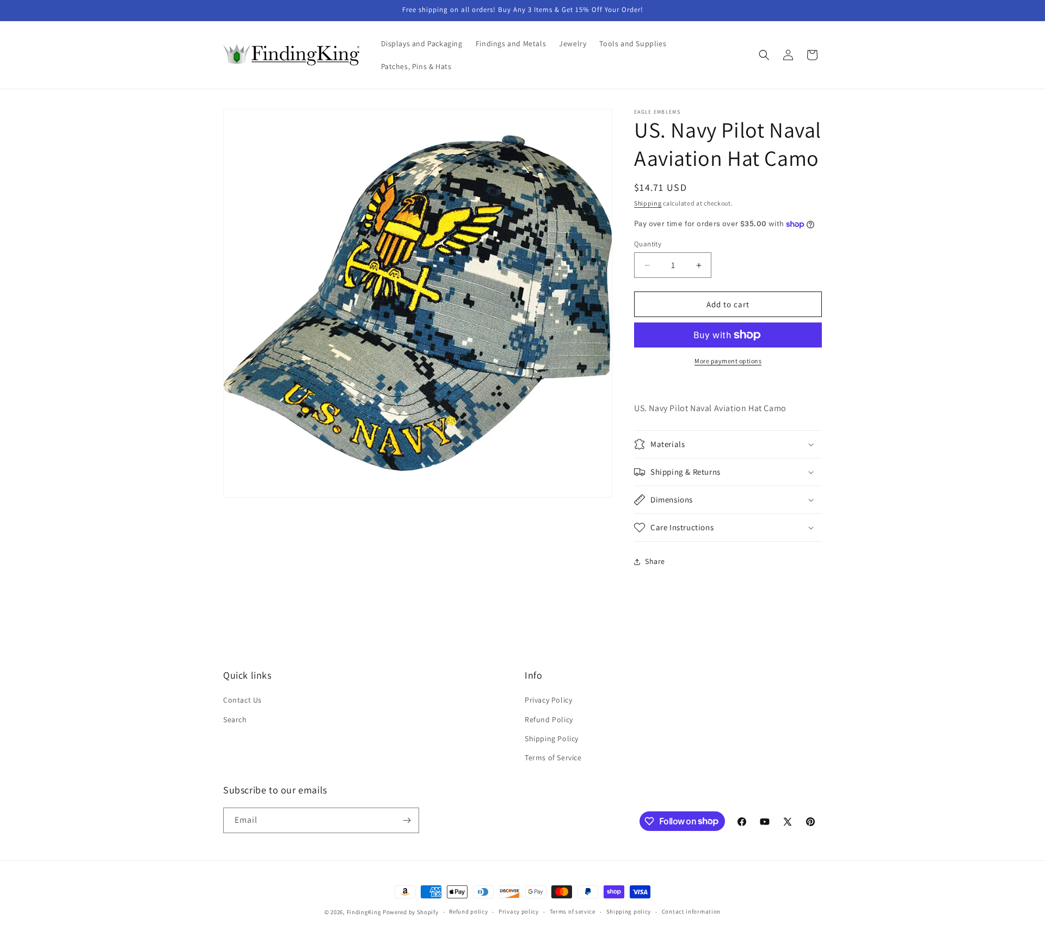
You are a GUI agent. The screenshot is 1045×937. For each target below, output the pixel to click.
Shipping (648, 203)
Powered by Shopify (411, 912)
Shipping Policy (552, 738)
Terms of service (572, 911)
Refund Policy (549, 719)
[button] (764, 55)
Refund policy (468, 911)
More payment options (727, 361)
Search (235, 719)
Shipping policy (628, 911)
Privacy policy (519, 911)
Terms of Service (553, 757)
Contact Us (242, 700)
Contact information (691, 911)
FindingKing (364, 912)
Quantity (647, 244)
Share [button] (655, 561)
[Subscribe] (407, 820)
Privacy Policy (548, 700)
